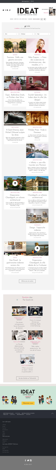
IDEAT (32, 1)
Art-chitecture (23, 19)
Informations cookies (28, 413)
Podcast (42, 19)
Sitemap (28, 414)
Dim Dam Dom (5, 452)
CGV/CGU (17, 413)
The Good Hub (5, 450)
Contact (12, 414)
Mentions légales (8, 413)
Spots (3, 431)
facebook (5, 10)
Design (11, 19)
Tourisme (29, 19)
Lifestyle (16, 19)
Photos (3, 434)
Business (19, 320)
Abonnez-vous (28, 403)
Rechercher (9, 10)
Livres (3, 442)
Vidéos (45, 19)
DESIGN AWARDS (36, 19)
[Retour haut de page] (52, 413)
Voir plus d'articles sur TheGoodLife (27, 378)
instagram (7, 10)
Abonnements (5, 439)
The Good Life (25, 1)
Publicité (5, 414)
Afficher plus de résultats (27, 281)
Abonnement (20, 414)
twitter (3, 10)
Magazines (4, 440)
